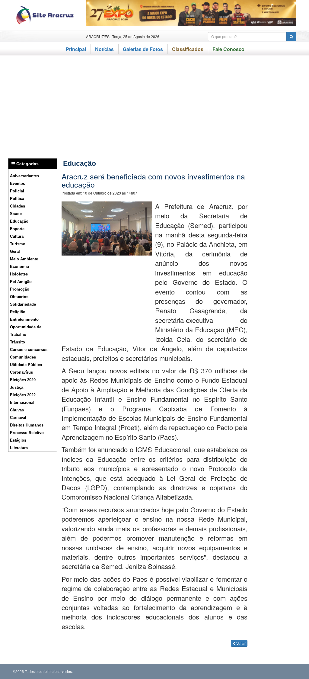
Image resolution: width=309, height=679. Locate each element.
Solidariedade (23, 304)
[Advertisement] (154, 104)
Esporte (17, 229)
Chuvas (17, 410)
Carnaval (18, 417)
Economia (19, 266)
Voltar (240, 643)
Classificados (187, 49)
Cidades (17, 206)
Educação (19, 221)
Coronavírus (21, 372)
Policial (17, 191)
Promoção (19, 289)
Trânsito (17, 342)
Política (17, 198)
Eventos (17, 183)
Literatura (19, 448)
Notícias (104, 49)
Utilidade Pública (26, 364)
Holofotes (19, 274)
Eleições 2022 (23, 395)
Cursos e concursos (28, 349)
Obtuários (19, 296)
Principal (76, 49)
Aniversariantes (24, 176)
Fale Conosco (228, 49)
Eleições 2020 (23, 380)
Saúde (16, 213)
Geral (15, 251)
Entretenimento (24, 319)
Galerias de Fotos (143, 49)
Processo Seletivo (27, 432)
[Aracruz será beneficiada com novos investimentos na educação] (107, 227)
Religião (17, 312)
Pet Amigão (21, 281)
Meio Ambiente (24, 259)
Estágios (18, 440)
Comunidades (23, 357)
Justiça (16, 387)
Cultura (17, 236)
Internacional (22, 402)
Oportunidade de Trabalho (25, 331)
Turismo (17, 244)
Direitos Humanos (26, 425)
